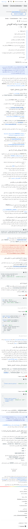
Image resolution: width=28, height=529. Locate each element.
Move (10, 124)
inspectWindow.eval (16, 139)
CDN (13, 166)
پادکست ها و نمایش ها (23, 505)
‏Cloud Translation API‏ (16, 11)
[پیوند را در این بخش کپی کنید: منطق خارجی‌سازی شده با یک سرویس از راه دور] (2, 192)
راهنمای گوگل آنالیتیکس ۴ (12, 359)
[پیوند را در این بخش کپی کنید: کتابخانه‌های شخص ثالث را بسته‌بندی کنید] (5, 217)
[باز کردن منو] (25, 1)
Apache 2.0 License (21, 479)
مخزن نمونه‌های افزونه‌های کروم (21, 339)
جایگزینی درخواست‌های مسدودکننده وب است (16, 85)
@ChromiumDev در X (22, 511)
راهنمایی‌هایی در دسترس (16, 178)
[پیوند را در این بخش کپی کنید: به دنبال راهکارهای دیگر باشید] (11, 347)
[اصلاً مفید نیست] (18, 21)
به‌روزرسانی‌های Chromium (22, 499)
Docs (25, 5)
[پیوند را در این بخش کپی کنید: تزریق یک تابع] (19, 283)
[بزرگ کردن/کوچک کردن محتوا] (19, 31)
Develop (5, 5)
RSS (26, 517)
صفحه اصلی (25, 18)
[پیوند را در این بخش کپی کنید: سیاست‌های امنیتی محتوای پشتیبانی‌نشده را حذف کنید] (19, 432)
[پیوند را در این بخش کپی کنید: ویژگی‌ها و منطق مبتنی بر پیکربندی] (9, 182)
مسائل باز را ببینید (24, 493)
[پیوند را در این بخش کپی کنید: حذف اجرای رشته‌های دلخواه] (9, 89)
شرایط (26, 522)
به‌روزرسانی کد (17, 83)
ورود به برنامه (4, 1)
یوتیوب (25, 513)
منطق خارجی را (16, 93)
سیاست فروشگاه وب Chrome (17, 155)
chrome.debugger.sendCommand (16, 144)
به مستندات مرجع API (8, 70)
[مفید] (20, 21)
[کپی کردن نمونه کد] (26, 230)
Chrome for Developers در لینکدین (20, 515)
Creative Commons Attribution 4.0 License (18, 477)
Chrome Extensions (16, 5)
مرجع (16, 343)
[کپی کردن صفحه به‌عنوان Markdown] (21, 27)
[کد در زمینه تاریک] (24, 230)
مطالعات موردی (24, 501)
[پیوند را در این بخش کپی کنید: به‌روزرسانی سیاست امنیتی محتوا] (6, 365)
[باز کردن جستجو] (11, 1)
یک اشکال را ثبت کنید (23, 491)
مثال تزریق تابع (8, 339)
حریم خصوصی (21, 522)
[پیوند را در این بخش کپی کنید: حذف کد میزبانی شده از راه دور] (7, 150)
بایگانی (26, 503)
